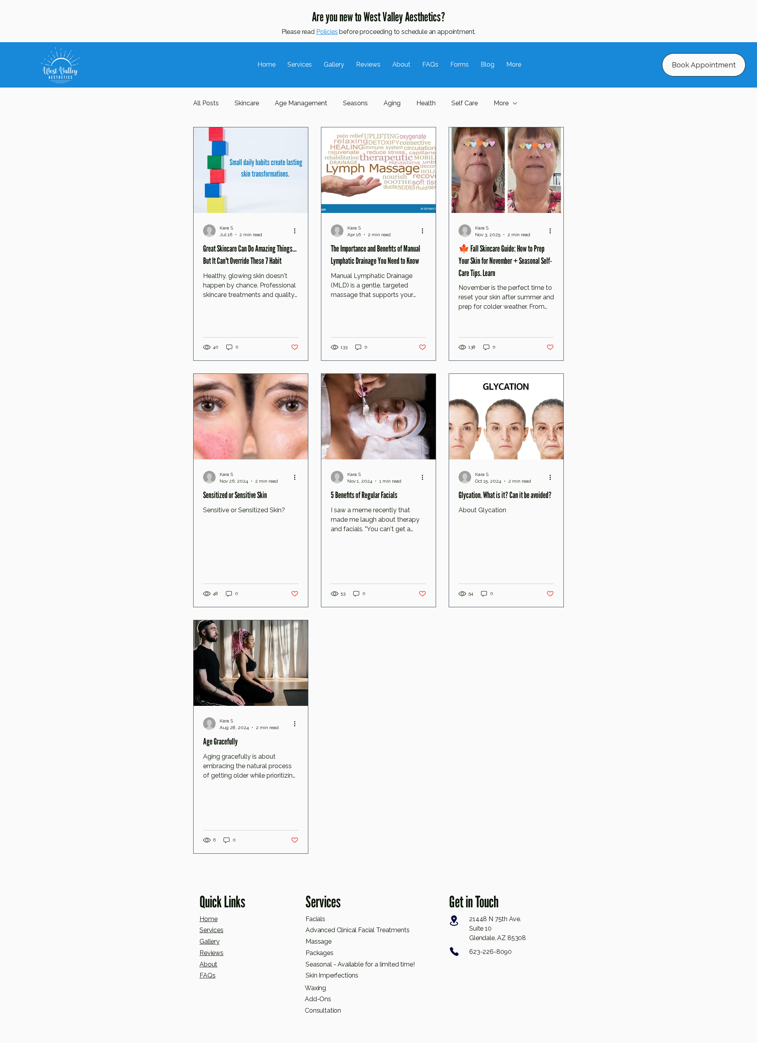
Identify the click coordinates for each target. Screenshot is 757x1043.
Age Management (301, 103)
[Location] (454, 920)
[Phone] (454, 951)
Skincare (247, 103)
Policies (327, 31)
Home (208, 919)
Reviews (212, 953)
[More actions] (297, 230)
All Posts (206, 103)
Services (212, 930)
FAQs (207, 975)
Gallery (210, 941)
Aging (392, 103)
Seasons (355, 103)
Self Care (464, 103)
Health (426, 103)
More (501, 103)
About (208, 964)
